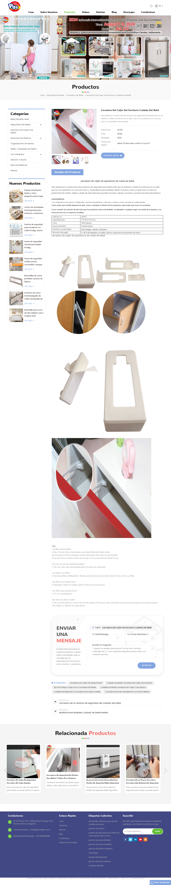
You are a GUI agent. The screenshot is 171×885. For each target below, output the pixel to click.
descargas (129, 12)
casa (61, 821)
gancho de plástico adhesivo (100, 848)
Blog (114, 12)
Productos (69, 12)
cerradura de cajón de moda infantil (86, 683)
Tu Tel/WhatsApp (100, 634)
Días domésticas (19, 165)
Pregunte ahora (111, 155)
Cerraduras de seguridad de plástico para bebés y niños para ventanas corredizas (25, 777)
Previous (5, 770)
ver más (28, 201)
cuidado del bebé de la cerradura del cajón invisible (77, 691)
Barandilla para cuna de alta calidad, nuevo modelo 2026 (33, 313)
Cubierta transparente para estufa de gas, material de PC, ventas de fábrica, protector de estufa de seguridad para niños (144, 782)
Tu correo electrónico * (138, 634)
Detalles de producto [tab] (67, 172)
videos (85, 12)
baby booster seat (20, 119)
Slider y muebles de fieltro (24, 149)
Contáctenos (148, 12)
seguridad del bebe (55, 95)
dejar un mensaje (162, 882)
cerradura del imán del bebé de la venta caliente (127, 691)
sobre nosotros (48, 12)
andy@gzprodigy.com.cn (40, 830)
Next (165, 770)
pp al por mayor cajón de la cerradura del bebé (75, 687)
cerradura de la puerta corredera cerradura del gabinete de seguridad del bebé (105, 782)
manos (14, 170)
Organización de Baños (22, 143)
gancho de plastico (97, 828)
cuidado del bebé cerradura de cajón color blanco (123, 687)
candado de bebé (96, 866)
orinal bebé (93, 853)
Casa (31, 12)
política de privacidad (68, 842)
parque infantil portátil (98, 857)
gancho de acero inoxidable (100, 844)
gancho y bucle (18, 159)
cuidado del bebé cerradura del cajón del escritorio (129, 683)
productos (63, 825)
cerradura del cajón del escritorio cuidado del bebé (127, 627)
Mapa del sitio (113, 878)
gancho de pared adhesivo (100, 840)
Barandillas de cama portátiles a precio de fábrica (33, 278)
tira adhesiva (17, 154)
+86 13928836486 (43, 836)
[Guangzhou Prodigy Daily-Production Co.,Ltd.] (14, 6)
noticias (100, 12)
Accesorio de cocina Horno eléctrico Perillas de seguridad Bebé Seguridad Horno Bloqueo (65, 782)
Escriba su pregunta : (102, 645)
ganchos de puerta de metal (22, 131)
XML (123, 878)
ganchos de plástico (21, 138)
